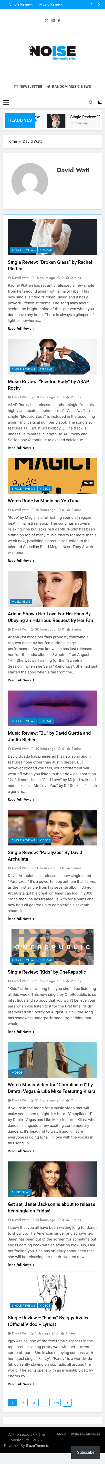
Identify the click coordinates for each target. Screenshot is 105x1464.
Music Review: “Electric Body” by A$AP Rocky (48, 5)
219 (56, 1403)
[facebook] (59, 21)
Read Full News (19, 328)
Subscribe (85, 1452)
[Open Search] (91, 102)
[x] (46, 21)
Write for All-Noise (85, 1434)
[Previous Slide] (91, 4)
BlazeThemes (37, 1446)
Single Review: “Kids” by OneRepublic (47, 972)
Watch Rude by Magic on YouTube (44, 501)
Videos (45, 489)
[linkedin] (53, 21)
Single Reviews (23, 250)
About (61, 1434)
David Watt (20, 277)
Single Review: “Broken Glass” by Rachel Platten (18, 5)
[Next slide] (98, 4)
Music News (21, 602)
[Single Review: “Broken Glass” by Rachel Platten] (51, 123)
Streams (46, 250)
